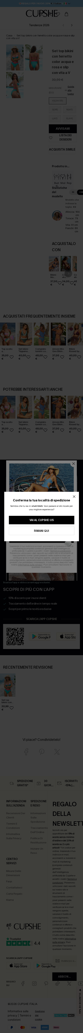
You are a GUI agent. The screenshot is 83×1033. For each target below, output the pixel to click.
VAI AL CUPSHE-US (42, 520)
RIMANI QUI (41, 531)
